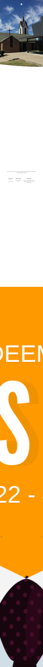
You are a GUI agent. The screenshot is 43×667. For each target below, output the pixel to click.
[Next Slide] (41, 537)
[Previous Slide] (1, 537)
